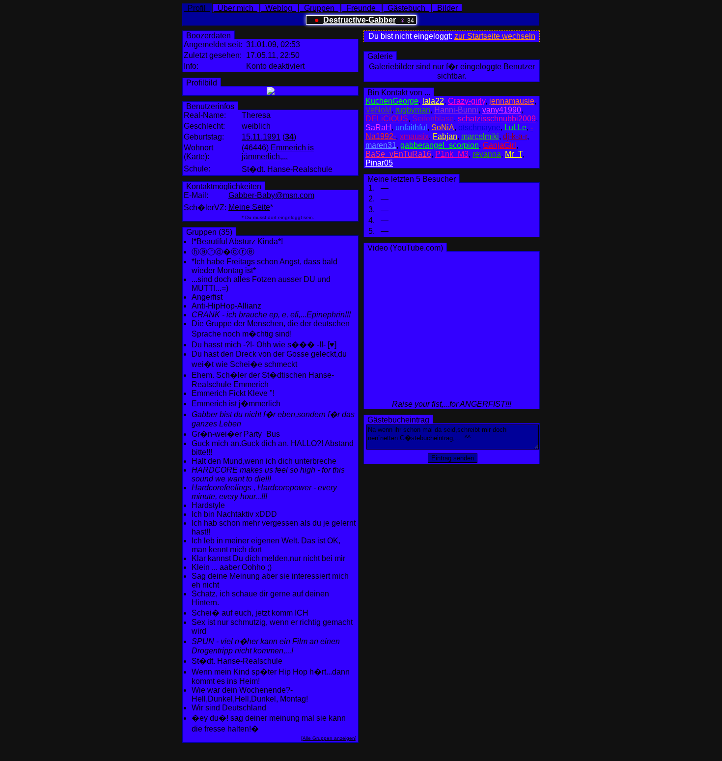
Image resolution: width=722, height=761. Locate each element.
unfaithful (411, 127)
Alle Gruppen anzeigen (329, 738)
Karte (195, 156)
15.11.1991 (261, 137)
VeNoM (378, 110)
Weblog (278, 8)
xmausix (414, 136)
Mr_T (513, 154)
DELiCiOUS (386, 118)
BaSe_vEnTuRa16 (398, 154)
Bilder (447, 8)
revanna (486, 154)
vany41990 (501, 110)
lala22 (433, 101)
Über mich (235, 8)
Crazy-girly (466, 101)
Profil (197, 8)
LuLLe (515, 127)
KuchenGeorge (391, 101)
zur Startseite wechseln (494, 36)
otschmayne (479, 127)
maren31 (380, 145)
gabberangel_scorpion (439, 145)
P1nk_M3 (452, 154)
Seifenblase (433, 118)
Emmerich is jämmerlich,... (278, 152)
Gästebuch (406, 8)
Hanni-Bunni (456, 110)
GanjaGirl (499, 145)
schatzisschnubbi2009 (497, 118)
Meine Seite (249, 207)
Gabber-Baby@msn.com (271, 195)
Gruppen (319, 8)
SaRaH (378, 127)
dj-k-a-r (515, 136)
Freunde (361, 8)
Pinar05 (379, 163)
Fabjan (445, 136)
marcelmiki (480, 136)
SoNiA (442, 127)
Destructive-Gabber (359, 20)
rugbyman (412, 110)
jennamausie (511, 101)
